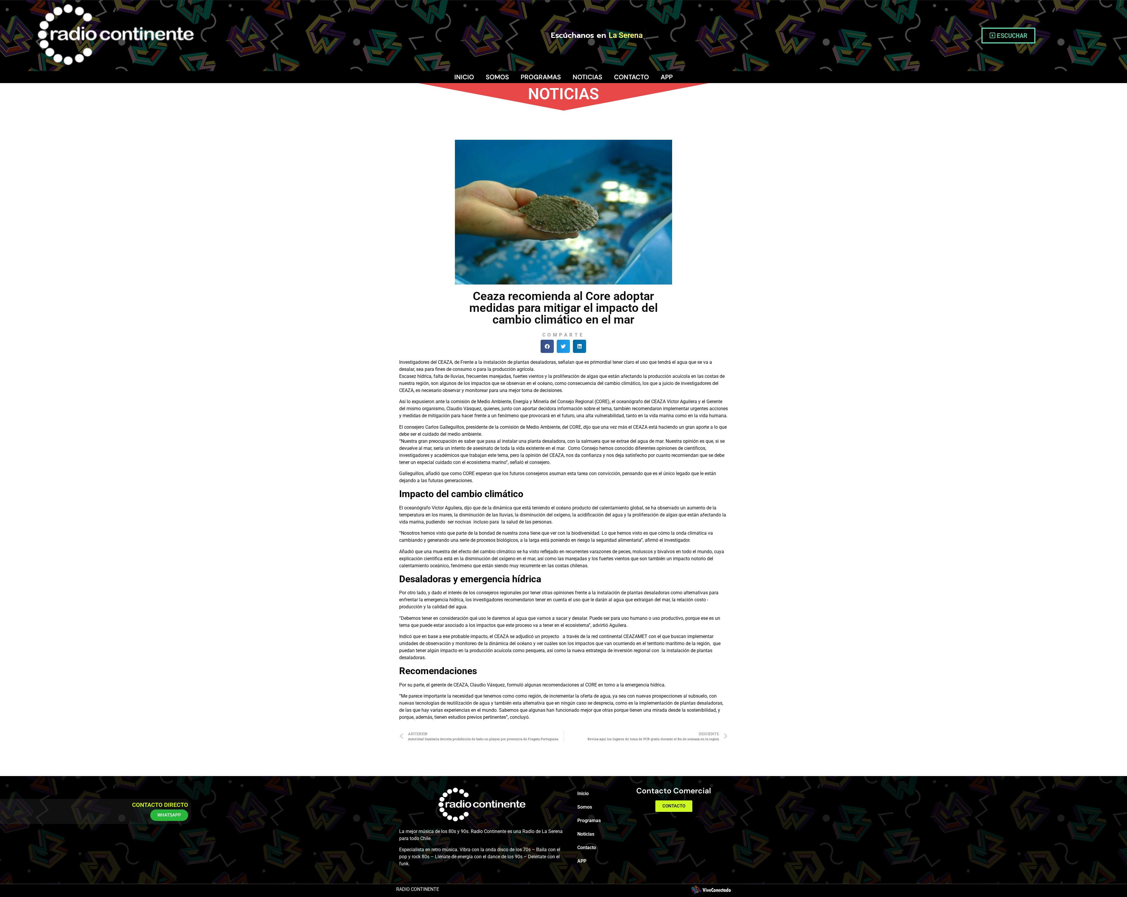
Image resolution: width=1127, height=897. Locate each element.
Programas (541, 77)
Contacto (631, 77)
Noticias (587, 77)
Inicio (464, 77)
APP (667, 77)
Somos (497, 77)
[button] (547, 346)
